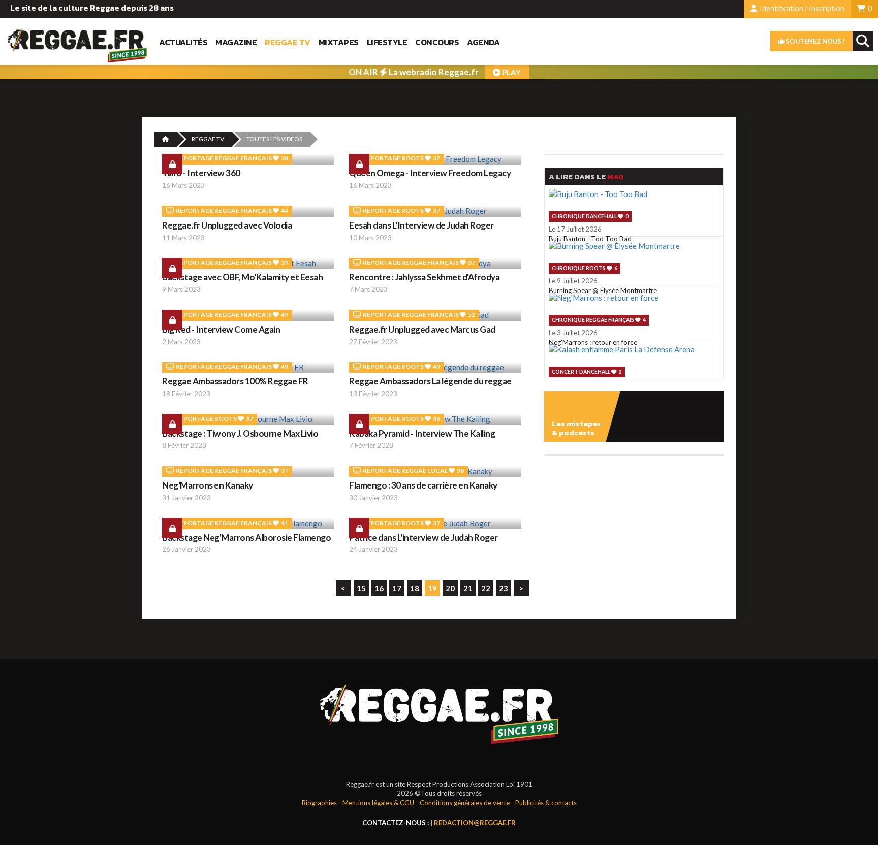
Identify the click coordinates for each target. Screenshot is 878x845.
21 (468, 588)
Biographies (319, 803)
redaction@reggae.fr (475, 823)
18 (414, 588)
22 (485, 588)
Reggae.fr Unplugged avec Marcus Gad (422, 329)
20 (450, 588)
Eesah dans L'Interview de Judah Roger (421, 225)
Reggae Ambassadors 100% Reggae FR (235, 381)
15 (361, 588)
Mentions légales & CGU (378, 803)
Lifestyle (387, 42)
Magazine (236, 42)
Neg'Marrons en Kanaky (207, 485)
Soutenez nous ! (815, 41)
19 (432, 588)
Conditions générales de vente (465, 803)
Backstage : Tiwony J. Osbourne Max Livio (240, 433)
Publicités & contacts (546, 803)
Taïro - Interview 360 (201, 173)
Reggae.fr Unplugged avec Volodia (227, 225)
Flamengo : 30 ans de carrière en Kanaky (423, 485)
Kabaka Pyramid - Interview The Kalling (422, 433)
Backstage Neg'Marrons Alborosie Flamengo (246, 537)
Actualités (183, 42)
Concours (437, 42)
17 (396, 588)
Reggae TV (287, 42)
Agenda (483, 42)
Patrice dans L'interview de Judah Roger (423, 537)
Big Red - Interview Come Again (221, 329)
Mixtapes (339, 42)
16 (379, 588)
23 (503, 588)
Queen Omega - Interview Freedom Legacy (430, 173)
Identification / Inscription (801, 8)
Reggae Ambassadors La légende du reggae (430, 381)
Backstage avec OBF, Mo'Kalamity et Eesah (242, 277)
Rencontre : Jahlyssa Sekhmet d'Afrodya (424, 277)
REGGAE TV (208, 139)
